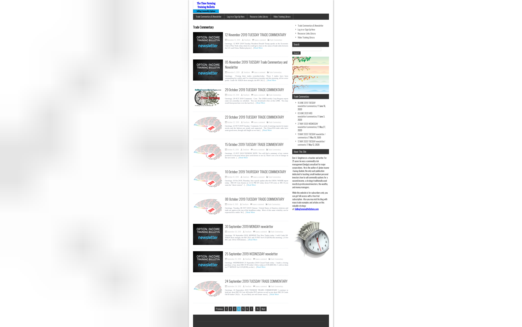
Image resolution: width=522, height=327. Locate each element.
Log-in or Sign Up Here (235, 16)
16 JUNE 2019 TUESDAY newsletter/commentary (307, 104)
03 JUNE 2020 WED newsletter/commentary (307, 115)
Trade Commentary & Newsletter (208, 16)
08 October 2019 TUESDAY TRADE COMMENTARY (254, 199)
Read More (258, 48)
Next (263, 309)
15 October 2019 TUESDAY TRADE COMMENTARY (254, 144)
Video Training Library (282, 16)
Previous (219, 309)
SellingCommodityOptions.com (307, 209)
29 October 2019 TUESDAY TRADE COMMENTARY (254, 89)
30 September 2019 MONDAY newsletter (249, 226)
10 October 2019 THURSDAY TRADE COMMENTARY (255, 171)
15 (258, 309)
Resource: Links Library (259, 16)
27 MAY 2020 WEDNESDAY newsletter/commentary (308, 125)
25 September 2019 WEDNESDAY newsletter (251, 253)
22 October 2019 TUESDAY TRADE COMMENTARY (254, 116)
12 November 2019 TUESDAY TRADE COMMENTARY (255, 34)
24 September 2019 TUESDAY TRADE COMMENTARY (256, 281)
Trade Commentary (276, 40)
